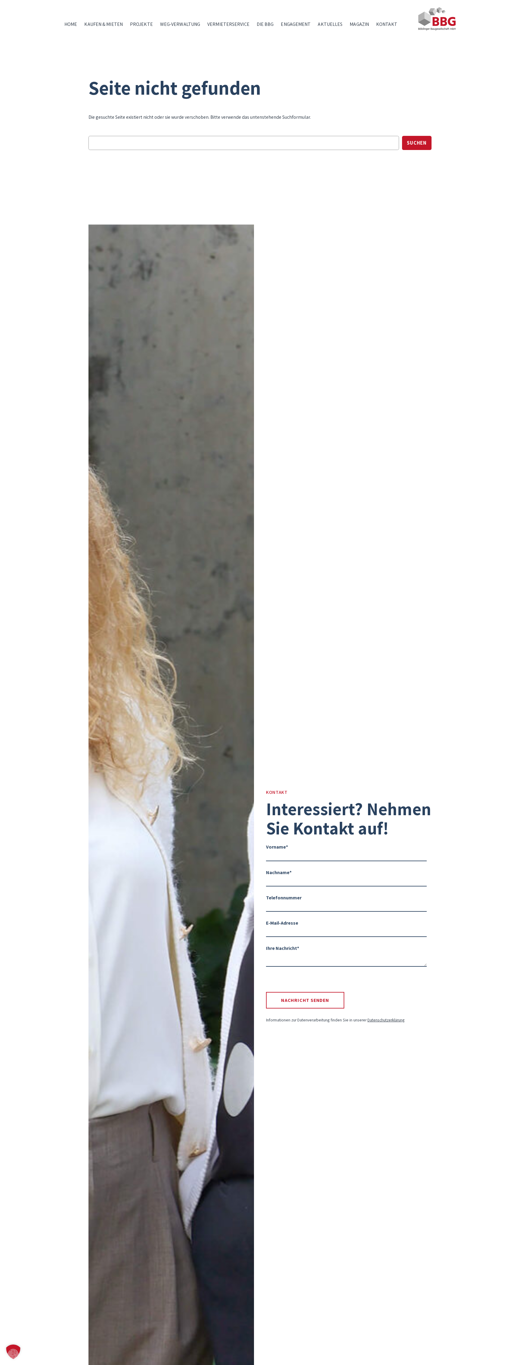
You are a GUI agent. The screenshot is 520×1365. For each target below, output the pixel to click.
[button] (13, 1352)
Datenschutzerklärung (386, 1020)
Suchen (417, 143)
